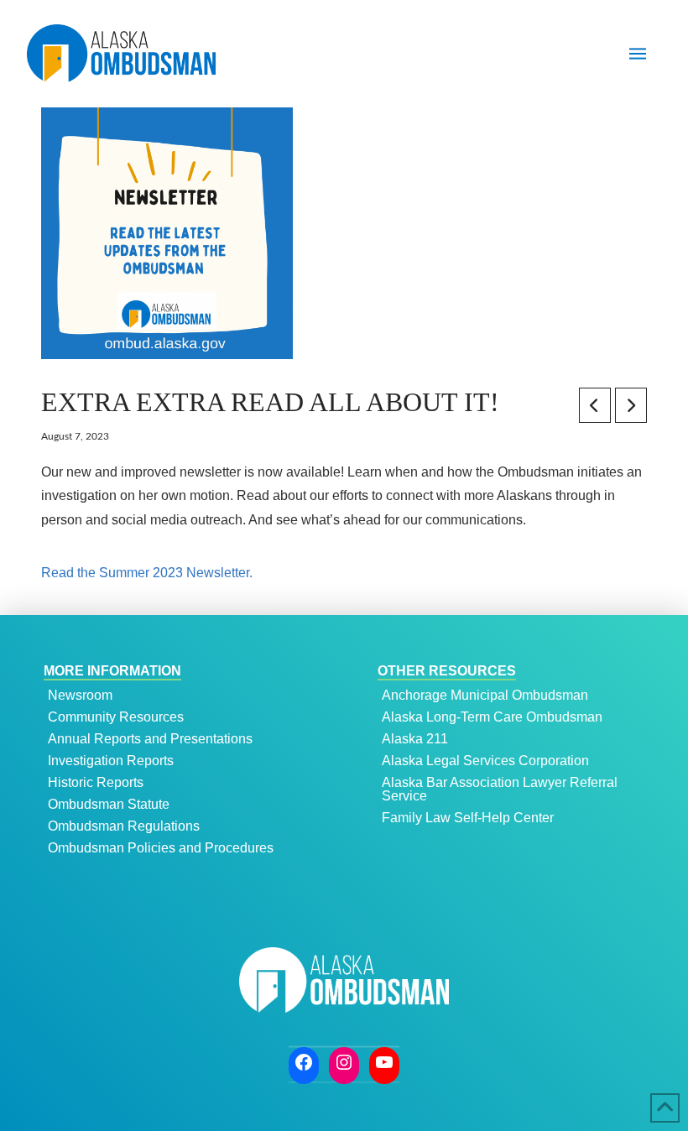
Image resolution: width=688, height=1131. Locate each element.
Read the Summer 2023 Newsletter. (147, 573)
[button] (637, 53)
